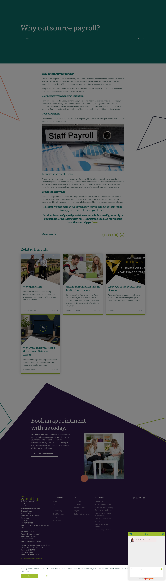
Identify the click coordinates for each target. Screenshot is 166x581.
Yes (29, 576)
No (47, 576)
